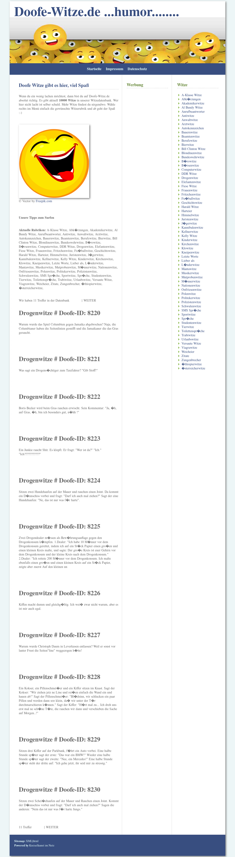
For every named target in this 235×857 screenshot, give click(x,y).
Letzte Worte (190, 256)
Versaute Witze (191, 343)
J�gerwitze (189, 223)
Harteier (187, 211)
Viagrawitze (189, 347)
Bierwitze (188, 144)
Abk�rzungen (191, 99)
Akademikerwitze (193, 103)
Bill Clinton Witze (193, 149)
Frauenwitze (189, 190)
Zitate (185, 356)
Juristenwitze (190, 219)
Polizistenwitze (191, 302)
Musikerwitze (190, 273)
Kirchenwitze (190, 244)
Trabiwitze (188, 335)
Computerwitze (191, 169)
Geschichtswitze (192, 202)
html (36, 841)
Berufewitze (189, 140)
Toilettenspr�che (193, 331)
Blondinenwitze (192, 153)
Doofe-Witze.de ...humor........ (96, 11)
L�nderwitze (190, 264)
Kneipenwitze (190, 252)
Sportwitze (189, 314)
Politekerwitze (191, 298)
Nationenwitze (191, 285)
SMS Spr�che (191, 310)
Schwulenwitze (191, 306)
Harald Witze (190, 206)
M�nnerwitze (191, 281)
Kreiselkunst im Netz (41, 845)
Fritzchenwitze (191, 194)
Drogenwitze (190, 177)
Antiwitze (188, 115)
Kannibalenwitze (192, 227)
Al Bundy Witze (192, 107)
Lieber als (188, 260)
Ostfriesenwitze (191, 289)
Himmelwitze (190, 215)
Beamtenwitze (191, 136)
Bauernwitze (190, 132)
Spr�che (188, 318)
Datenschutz (137, 68)
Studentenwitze (191, 322)
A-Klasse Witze (192, 95)
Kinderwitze (189, 240)
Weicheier (188, 351)
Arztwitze (188, 124)
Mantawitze (189, 269)
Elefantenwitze (191, 182)
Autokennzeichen (193, 128)
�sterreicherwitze (193, 368)
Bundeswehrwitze (193, 157)
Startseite (94, 68)
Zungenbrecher (191, 360)
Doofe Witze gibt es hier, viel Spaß (54, 85)
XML (29, 841)
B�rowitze (189, 161)
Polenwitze (189, 293)
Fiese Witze (189, 186)
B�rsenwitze (190, 165)
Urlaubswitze (190, 339)
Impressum (114, 68)
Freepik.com (44, 201)
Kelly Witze (189, 235)
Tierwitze (188, 327)
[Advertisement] (147, 170)
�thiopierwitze (192, 364)
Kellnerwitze (190, 231)
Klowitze (187, 248)
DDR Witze (189, 173)
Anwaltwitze (190, 120)
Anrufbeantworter (193, 111)
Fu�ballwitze (191, 198)
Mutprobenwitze (192, 277)
